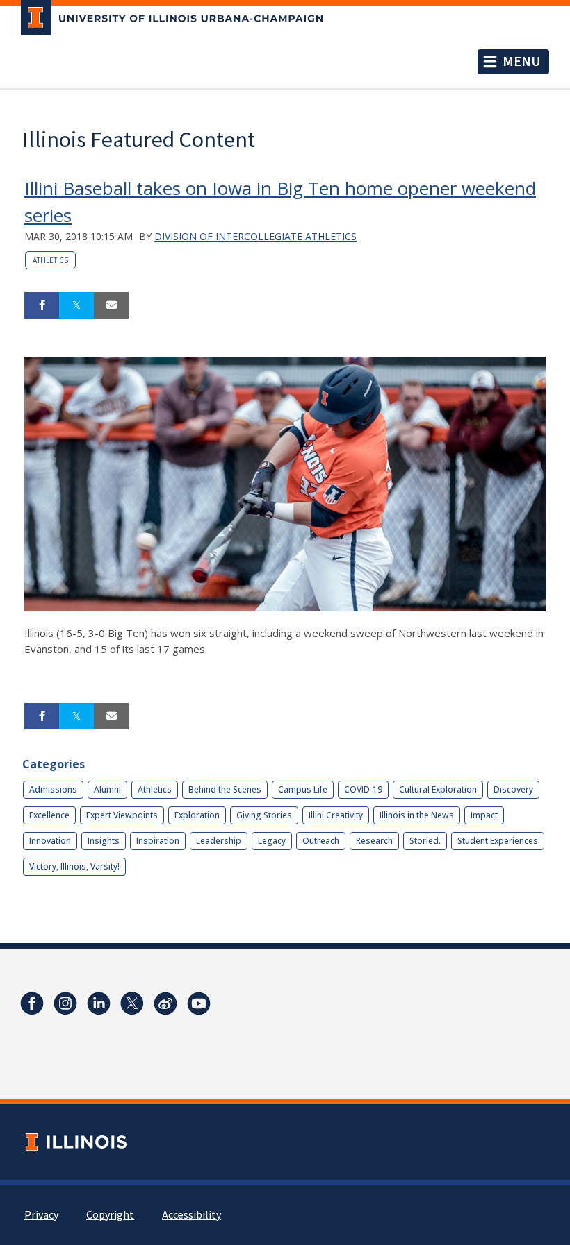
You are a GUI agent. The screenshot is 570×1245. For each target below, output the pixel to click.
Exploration (197, 815)
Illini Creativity (336, 815)
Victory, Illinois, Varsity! (74, 866)
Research (374, 841)
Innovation (50, 841)
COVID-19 (363, 789)
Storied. (425, 841)
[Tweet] (76, 305)
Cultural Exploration (438, 789)
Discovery (513, 789)
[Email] (111, 305)
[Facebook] (32, 1003)
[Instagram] (65, 1003)
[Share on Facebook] (41, 305)
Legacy (272, 841)
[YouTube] (199, 1003)
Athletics (50, 260)
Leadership (218, 841)
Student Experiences (497, 841)
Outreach (320, 841)
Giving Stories (264, 815)
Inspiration (157, 841)
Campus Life (302, 789)
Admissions (53, 789)
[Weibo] (165, 1003)
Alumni (107, 789)
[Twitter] (132, 1003)
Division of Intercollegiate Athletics (255, 236)
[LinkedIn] (98, 1003)
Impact (484, 815)
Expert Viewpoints (122, 815)
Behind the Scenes (224, 789)
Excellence (49, 815)
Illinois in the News (417, 815)
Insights (104, 841)
